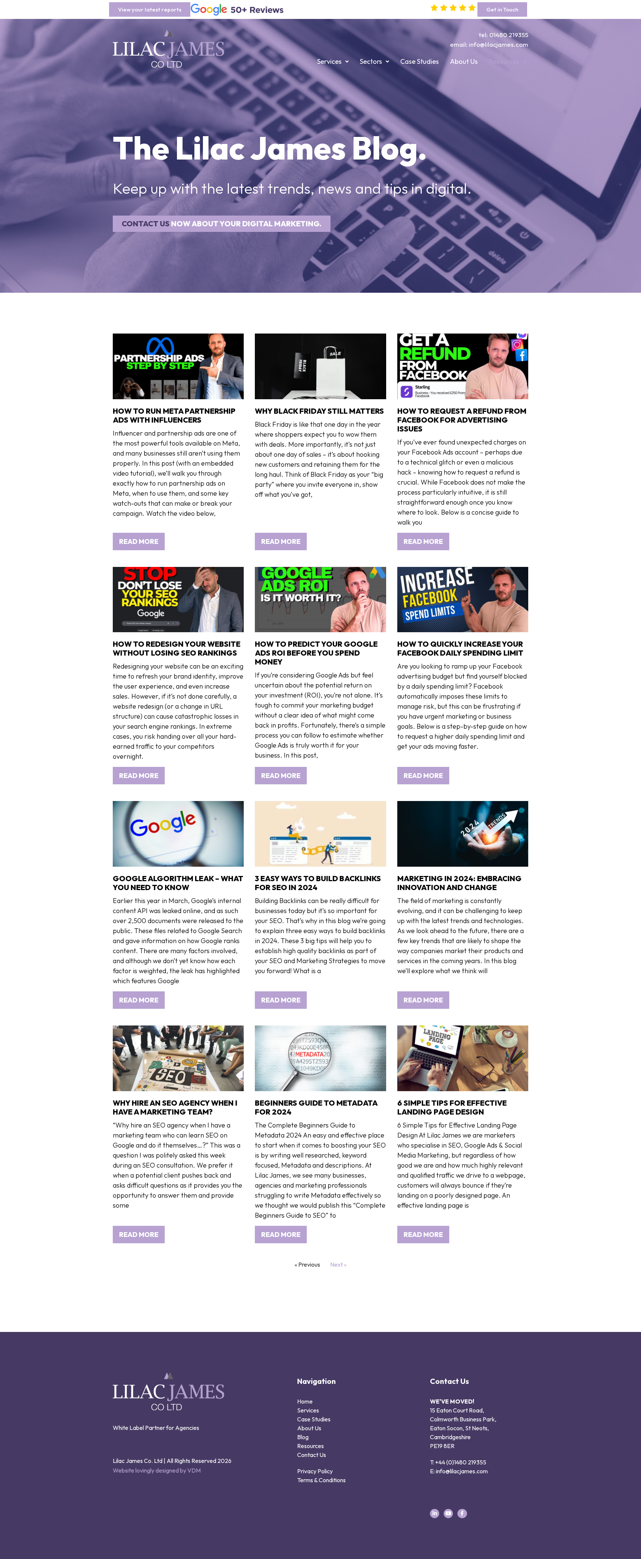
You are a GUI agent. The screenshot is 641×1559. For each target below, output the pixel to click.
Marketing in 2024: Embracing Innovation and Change (459, 883)
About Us (464, 61)
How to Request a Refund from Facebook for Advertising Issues (461, 419)
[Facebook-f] (462, 1513)
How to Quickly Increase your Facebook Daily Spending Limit (460, 648)
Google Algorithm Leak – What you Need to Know (178, 883)
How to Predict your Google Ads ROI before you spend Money (316, 652)
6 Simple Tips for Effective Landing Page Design (452, 1107)
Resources (504, 61)
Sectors (371, 61)
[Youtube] (448, 1513)
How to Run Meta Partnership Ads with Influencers (174, 415)
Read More (138, 541)
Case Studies (419, 61)
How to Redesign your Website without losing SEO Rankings (176, 648)
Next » (338, 1264)
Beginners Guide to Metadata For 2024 (316, 1107)
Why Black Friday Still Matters (319, 411)
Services (329, 61)
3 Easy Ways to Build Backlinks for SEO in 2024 (318, 883)
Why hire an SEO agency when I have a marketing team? (175, 1107)
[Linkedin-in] (434, 1513)
